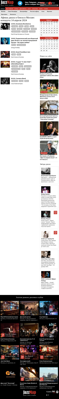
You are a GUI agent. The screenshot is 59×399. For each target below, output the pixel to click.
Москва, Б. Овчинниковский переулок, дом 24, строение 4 (28, 319)
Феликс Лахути (45, 218)
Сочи (43, 11)
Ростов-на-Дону (34, 11)
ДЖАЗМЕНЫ (23, 8)
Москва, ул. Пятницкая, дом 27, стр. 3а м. (29, 363)
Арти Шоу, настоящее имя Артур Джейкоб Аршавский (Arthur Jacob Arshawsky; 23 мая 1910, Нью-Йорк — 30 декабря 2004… (48, 263)
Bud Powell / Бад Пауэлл (48, 175)
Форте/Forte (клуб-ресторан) (9, 317)
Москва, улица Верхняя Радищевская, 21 (46, 343)
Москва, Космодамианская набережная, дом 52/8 (47, 387)
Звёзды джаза (45, 164)
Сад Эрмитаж (43, 317)
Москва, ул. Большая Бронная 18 (9, 319)
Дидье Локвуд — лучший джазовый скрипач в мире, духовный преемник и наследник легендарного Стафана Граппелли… (47, 285)
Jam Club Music (5, 361)
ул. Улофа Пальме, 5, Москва (9, 385)
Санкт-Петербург (50, 3)
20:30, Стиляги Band (18, 78)
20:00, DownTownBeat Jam (20, 52)
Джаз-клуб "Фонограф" (8, 383)
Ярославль (4, 14)
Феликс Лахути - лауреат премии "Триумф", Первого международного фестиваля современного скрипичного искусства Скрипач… (48, 223)
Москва (42, 3)
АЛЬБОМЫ (35, 8)
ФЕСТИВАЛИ (9, 8)
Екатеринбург (23, 11)
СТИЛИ (46, 8)
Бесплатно (13, 14)
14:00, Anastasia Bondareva (21, 24)
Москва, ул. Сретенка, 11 (8, 363)
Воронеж (49, 11)
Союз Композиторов (45, 361)
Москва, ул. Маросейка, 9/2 (8, 340)
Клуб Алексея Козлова (7, 339)
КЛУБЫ (16, 8)
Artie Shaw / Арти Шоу (47, 259)
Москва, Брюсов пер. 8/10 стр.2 (48, 363)
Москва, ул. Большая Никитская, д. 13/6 (26, 343)
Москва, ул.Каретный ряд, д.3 (48, 318)
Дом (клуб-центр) (25, 317)
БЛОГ (29, 8)
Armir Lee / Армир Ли (47, 238)
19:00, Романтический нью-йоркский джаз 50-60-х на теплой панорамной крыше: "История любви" (24, 40)
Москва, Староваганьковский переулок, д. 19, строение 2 (28, 387)
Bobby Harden (45, 194)
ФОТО (41, 8)
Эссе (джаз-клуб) (25, 361)
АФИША (2, 8)
